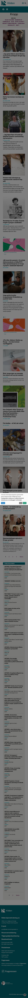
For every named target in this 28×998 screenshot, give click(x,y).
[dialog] (14, 499)
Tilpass (3, 503)
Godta (24, 503)
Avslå (20, 503)
